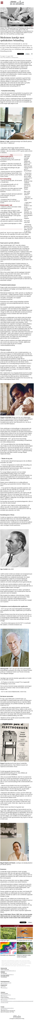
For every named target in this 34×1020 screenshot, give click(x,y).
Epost (28, 53)
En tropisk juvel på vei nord (24, 940)
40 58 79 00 (4, 999)
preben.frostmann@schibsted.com (8, 998)
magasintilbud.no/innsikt (6, 982)
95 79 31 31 (4, 996)
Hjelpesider (3, 986)
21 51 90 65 (4, 984)
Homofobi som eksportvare (7, 955)
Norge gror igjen (4, 940)
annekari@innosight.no (6, 994)
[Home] (17, 4)
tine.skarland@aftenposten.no (7, 974)
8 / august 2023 (9, 56)
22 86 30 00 (4, 1009)
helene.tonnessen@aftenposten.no (8, 970)
